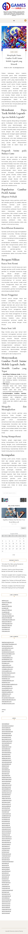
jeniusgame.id (6, 821)
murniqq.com (6, 629)
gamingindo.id (6, 905)
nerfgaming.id (6, 834)
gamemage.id (6, 875)
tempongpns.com (7, 646)
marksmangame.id (7, 890)
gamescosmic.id (6, 792)
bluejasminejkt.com (7, 661)
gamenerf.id (5, 865)
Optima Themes (19, 931)
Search (23, 528)
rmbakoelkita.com (7, 657)
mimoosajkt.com (7, 671)
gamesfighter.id (6, 842)
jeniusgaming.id (6, 737)
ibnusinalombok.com (8, 697)
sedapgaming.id (6, 746)
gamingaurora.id (6, 779)
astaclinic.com (6, 695)
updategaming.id (7, 790)
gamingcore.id (6, 903)
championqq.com (7, 623)
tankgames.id (6, 859)
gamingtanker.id (6, 836)
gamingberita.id (6, 781)
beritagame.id (6, 817)
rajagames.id (5, 766)
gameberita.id (6, 808)
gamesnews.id (6, 796)
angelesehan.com (7, 659)
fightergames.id (6, 854)
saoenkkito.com (6, 650)
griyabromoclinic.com (8, 703)
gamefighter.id (6, 871)
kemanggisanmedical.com (9, 684)
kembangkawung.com (8, 673)
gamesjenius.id (6, 750)
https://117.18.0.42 (7, 610)
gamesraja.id (5, 745)
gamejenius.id (6, 771)
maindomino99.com (8, 616)
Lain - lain (14, 51)
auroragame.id (6, 810)
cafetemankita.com (7, 667)
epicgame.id (5, 884)
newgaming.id (6, 783)
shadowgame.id (6, 777)
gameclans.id (5, 867)
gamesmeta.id (6, 840)
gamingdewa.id (6, 729)
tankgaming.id (6, 894)
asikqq (4, 709)
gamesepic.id (5, 846)
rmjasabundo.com (7, 669)
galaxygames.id (6, 798)
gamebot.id (5, 873)
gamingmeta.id (6, 833)
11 (6, 543)
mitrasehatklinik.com (8, 680)
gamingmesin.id (6, 899)
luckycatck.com (6, 655)
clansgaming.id (6, 829)
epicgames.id (5, 857)
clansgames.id (6, 848)
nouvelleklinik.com (7, 688)
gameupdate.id (6, 806)
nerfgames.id (5, 850)
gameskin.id (5, 863)
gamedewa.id (6, 769)
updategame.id (6, 815)
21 (16, 546)
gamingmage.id (6, 831)
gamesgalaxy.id (6, 789)
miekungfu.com (6, 665)
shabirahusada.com (7, 692)
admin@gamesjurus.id (19, 67)
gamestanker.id (6, 896)
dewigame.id (5, 773)
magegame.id (6, 886)
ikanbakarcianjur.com (8, 676)
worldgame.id (6, 819)
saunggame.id (6, 775)
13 (13, 543)
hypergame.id (6, 888)
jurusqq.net (5, 608)
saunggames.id (6, 756)
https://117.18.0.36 (7, 602)
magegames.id (6, 855)
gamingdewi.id (6, 727)
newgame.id (5, 811)
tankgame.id (5, 892)
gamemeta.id (6, 869)
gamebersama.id (7, 762)
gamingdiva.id (6, 907)
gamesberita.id (6, 794)
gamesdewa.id (6, 748)
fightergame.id (6, 882)
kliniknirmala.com (7, 686)
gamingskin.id (6, 825)
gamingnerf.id (6, 823)
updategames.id (6, 800)
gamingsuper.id (6, 911)
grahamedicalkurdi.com (9, 699)
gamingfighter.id (6, 838)
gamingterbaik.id (7, 735)
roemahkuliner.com (7, 648)
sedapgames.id (6, 758)
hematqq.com (6, 627)
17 (2, 546)
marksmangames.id (7, 861)
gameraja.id (5, 768)
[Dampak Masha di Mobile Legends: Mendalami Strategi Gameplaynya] (5, 500)
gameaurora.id (6, 802)
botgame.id (5, 878)
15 (20, 543)
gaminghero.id (6, 901)
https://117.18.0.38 (7, 617)
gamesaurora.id (6, 787)
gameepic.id (5, 877)
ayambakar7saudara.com (9, 644)
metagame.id (6, 880)
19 (9, 546)
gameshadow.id (6, 764)
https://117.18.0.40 (7, 625)
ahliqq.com (5, 604)
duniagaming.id (6, 733)
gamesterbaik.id (6, 752)
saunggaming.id (6, 739)
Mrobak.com (5, 663)
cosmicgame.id (6, 813)
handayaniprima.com (8, 652)
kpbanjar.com (6, 682)
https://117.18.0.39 (7, 606)
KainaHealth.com (7, 690)
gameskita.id (5, 724)
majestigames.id (6, 760)
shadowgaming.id (7, 741)
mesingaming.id (6, 909)
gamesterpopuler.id (7, 725)
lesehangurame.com (8, 642)
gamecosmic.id (6, 804)
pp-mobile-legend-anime (10, 493)
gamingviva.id (6, 913)
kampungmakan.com (8, 653)
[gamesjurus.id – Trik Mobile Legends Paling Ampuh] (14, 6)
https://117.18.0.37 (7, 621)
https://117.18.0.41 (6, 614)
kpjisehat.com (6, 678)
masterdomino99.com (8, 619)
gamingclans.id (6, 827)
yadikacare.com (6, 694)
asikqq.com (5, 600)
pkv (3, 711)
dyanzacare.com (7, 701)
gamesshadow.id (7, 743)
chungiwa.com (6, 674)
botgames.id (5, 852)
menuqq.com (6, 631)
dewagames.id (6, 754)
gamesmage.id (6, 844)
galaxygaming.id (6, 785)
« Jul (13, 555)
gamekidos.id (5, 898)
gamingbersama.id (7, 731)
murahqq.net (5, 612)
